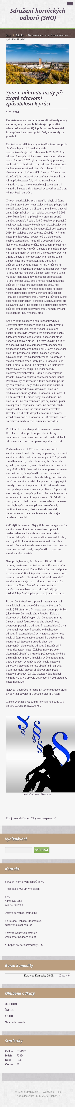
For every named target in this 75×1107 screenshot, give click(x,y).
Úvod (8, 35)
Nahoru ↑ (55, 1095)
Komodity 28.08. (42, 975)
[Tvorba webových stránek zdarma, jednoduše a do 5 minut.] (40, 1092)
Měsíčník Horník (15, 1022)
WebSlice (48, 1091)
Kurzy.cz (27, 975)
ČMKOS (9, 1010)
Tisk (58, 1091)
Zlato (60, 975)
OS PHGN (11, 1004)
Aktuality (20, 35)
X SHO (9, 1016)
